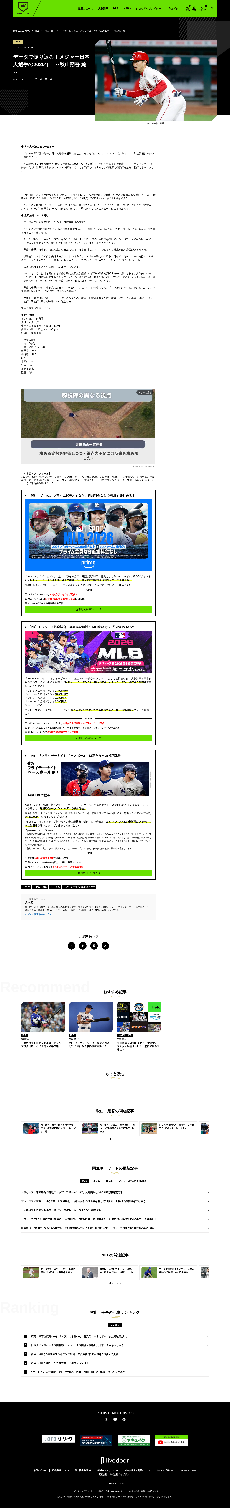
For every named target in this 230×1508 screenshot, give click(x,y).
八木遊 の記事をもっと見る (38, 914)
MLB (116, 8)
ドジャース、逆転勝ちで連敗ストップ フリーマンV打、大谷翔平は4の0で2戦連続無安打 (71, 1192)
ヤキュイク (172, 8)
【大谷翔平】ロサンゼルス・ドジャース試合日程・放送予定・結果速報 (61, 1210)
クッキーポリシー (187, 1470)
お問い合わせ (40, 1470)
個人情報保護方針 (83, 1470)
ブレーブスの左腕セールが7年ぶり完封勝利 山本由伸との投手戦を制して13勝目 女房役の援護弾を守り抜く (83, 1201)
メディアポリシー (165, 1470)
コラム (56, 886)
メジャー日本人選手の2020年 (80, 886)
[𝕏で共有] (36, 79)
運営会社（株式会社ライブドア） (115, 1474)
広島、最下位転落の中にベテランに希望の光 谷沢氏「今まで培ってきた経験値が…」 (80, 1336)
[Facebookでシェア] (41, 79)
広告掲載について (61, 1470)
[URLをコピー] (51, 79)
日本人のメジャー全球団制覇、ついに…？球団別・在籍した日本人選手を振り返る (77, 1345)
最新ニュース (85, 8)
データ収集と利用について (138, 1470)
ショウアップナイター (148, 8)
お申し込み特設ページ (88, 609)
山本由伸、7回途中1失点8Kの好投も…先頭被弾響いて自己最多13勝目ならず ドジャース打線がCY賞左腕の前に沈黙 (87, 1228)
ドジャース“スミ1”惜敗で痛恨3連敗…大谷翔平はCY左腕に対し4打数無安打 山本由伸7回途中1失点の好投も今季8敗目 (88, 1219)
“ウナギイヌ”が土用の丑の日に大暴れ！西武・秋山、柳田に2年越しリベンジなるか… (79, 1372)
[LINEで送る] (46, 79)
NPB (126, 8)
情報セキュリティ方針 (108, 1470)
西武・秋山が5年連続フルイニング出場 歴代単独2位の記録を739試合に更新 (74, 1354)
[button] (110, 1139)
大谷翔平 (103, 8)
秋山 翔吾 (41, 886)
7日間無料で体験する (88, 872)
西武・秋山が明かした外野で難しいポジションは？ (60, 1363)
